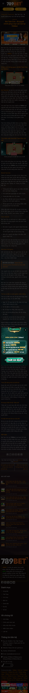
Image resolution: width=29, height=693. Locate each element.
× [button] (25, 330)
